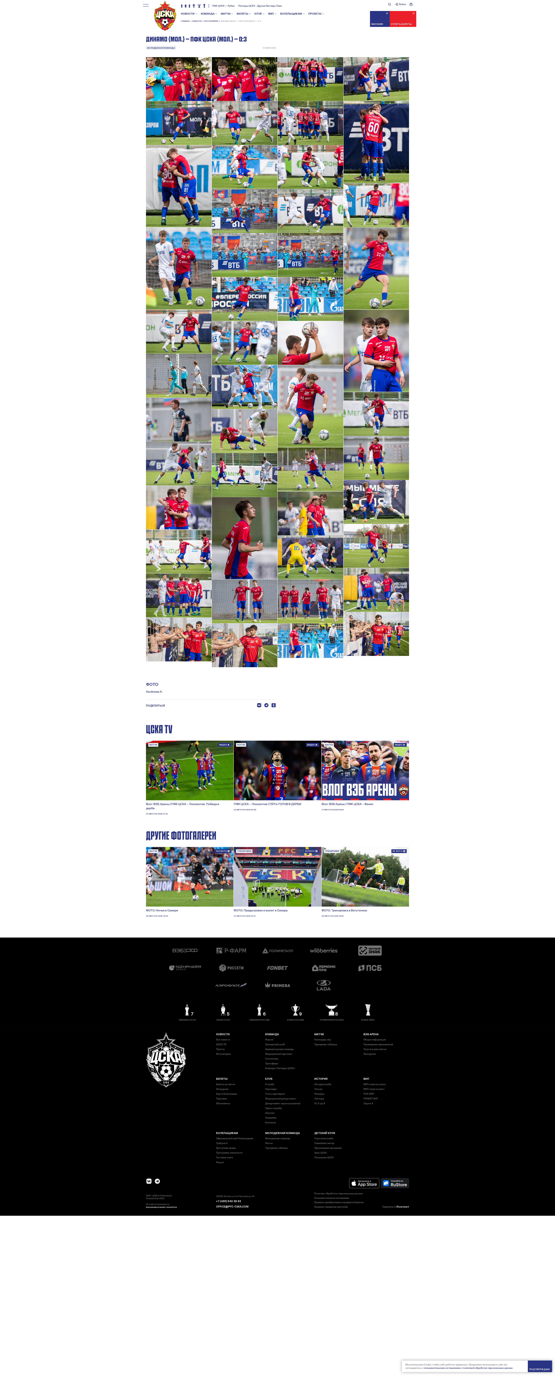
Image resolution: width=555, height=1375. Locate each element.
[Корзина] (411, 4)
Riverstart (402, 1206)
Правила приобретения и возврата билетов (338, 1202)
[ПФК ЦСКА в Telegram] (157, 1181)
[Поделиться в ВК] (259, 706)
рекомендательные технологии (161, 1207)
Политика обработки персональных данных (338, 1193)
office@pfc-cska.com (232, 1206)
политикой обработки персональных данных (488, 1368)
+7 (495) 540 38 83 (228, 1201)
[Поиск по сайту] (389, 4)
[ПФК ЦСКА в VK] (149, 1181)
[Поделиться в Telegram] (266, 706)
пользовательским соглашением (442, 1368)
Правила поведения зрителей (331, 1206)
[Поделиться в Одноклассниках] (273, 706)
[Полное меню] (146, 5)
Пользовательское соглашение (331, 1198)
